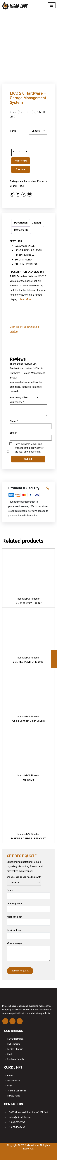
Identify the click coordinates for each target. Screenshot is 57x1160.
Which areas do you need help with (24, 877)
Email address (14, 930)
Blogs (9, 1085)
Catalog (36, 222)
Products (42, 181)
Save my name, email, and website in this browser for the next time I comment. (29, 444)
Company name (14, 903)
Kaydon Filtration (15, 1049)
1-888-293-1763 (17, 1122)
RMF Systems (13, 1044)
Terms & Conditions (16, 1090)
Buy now (20, 169)
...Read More (24, 299)
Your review (17, 402)
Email (13, 432)
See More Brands (15, 1059)
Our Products (13, 1080)
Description (21, 222)
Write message (14, 943)
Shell (9, 1054)
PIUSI (21, 185)
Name (14, 421)
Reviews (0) (21, 230)
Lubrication (30, 181)
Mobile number (14, 917)
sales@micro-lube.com (20, 1117)
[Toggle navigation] (51, 5)
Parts (13, 130)
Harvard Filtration (15, 1039)
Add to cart (21, 160)
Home (10, 1075)
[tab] (21, 222)
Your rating (16, 397)
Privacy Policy (13, 1096)
